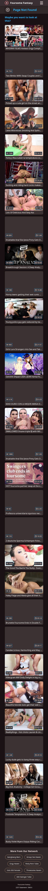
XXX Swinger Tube (24, 877)
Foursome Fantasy (21, 3)
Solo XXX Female (13, 870)
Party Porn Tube (32, 863)
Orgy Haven (14, 863)
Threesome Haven (33, 870)
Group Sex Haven (34, 857)
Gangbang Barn (13, 857)
